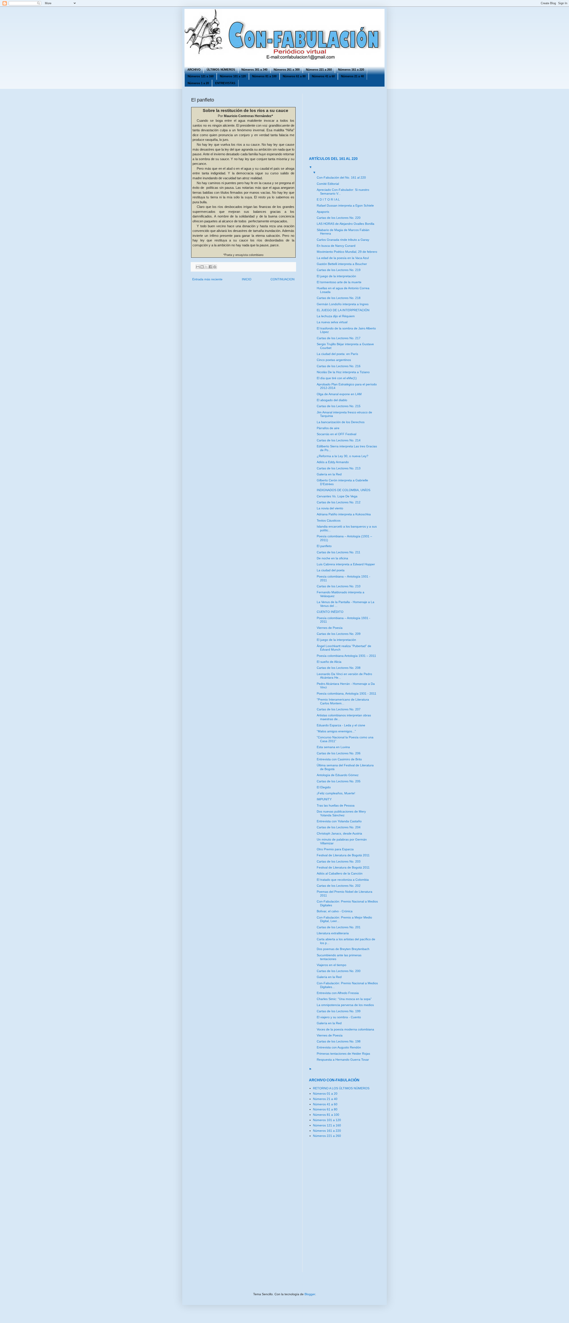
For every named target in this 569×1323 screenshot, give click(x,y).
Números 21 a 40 (352, 76)
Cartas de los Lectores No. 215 (339, 406)
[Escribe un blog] (202, 267)
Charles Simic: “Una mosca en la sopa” (344, 999)
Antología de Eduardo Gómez (338, 775)
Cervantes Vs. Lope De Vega (337, 496)
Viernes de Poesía (330, 628)
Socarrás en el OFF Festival (336, 434)
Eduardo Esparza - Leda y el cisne (341, 725)
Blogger (310, 1294)
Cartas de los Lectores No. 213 (339, 468)
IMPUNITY (324, 799)
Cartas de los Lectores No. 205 (339, 781)
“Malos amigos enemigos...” (336, 731)
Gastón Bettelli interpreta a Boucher (342, 264)
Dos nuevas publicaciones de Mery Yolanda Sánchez (341, 813)
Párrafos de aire (328, 428)
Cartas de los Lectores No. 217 (339, 338)
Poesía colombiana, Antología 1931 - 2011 (346, 693)
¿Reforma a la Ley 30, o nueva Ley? (342, 456)
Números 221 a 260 (319, 69)
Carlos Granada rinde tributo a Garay (343, 239)
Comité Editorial (328, 183)
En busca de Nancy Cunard (336, 245)
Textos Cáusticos (329, 520)
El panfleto (324, 546)
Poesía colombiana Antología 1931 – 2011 (346, 656)
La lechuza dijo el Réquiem (336, 316)
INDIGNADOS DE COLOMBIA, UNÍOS (343, 490)
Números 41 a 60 (323, 76)
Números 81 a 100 (264, 76)
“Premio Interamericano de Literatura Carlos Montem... (343, 701)
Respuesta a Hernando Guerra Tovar (343, 1059)
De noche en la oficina (332, 558)
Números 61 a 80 (294, 76)
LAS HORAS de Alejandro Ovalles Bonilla (345, 223)
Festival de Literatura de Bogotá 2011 (343, 855)
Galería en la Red (329, 474)
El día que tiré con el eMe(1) (337, 378)
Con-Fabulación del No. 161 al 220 (341, 177)
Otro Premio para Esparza (335, 849)
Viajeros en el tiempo (331, 965)
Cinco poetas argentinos (334, 360)
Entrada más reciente (207, 279)
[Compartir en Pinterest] (214, 267)
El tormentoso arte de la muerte (339, 282)
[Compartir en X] (206, 267)
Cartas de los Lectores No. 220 (339, 217)
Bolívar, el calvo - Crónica (335, 911)
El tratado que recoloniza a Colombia (343, 879)
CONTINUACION (282, 279)
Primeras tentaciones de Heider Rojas (343, 1053)
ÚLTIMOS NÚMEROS (221, 69)
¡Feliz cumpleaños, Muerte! (336, 793)
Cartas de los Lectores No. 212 (339, 502)
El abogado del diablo (332, 400)
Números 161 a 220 (351, 69)
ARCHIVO (193, 69)
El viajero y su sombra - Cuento (339, 1017)
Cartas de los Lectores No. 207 (339, 709)
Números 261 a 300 (287, 69)
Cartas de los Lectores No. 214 (339, 440)
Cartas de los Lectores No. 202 (339, 885)
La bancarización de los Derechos (341, 422)
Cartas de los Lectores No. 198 (339, 1041)
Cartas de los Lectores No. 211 (338, 552)
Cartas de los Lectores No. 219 (339, 270)
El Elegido (324, 787)
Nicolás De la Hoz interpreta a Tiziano (343, 372)
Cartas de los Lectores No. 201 (339, 927)
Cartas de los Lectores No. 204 (339, 827)
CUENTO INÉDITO (330, 612)
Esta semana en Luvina (333, 747)
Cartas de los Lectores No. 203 (339, 861)
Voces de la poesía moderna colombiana (345, 1029)
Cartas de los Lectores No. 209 (339, 634)
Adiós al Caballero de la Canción (340, 873)
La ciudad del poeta (331, 570)
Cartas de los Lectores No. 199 (339, 1011)
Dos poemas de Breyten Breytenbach (343, 949)
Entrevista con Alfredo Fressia (338, 993)
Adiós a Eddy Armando (333, 462)
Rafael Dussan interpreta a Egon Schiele (345, 205)
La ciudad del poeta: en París (337, 354)
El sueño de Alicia (329, 661)
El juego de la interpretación (336, 276)
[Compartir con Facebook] (210, 267)
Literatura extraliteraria (333, 933)
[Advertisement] (337, 121)
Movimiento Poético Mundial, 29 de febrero (347, 251)
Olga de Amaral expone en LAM (339, 394)
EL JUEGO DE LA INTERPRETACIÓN (343, 310)
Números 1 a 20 (198, 83)
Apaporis (323, 211)
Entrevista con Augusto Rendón (339, 1047)
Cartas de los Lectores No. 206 (339, 753)
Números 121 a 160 (201, 76)
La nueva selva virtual (332, 322)
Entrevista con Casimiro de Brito (339, 759)
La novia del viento (330, 508)
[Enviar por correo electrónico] (198, 267)
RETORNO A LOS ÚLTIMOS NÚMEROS (341, 1088)
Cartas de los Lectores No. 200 (339, 971)
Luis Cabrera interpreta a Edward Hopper (346, 564)
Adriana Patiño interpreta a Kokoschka (344, 514)
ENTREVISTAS (225, 83)
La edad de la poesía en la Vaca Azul (343, 258)
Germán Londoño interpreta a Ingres (343, 304)
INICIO (246, 279)
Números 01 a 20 (325, 1093)
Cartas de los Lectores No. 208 (339, 667)
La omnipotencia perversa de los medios (345, 1005)
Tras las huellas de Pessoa (336, 805)
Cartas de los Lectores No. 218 (339, 298)
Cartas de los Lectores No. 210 (339, 586)
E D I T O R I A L (328, 199)
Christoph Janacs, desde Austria (339, 833)
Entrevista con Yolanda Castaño (339, 821)
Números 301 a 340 (254, 69)
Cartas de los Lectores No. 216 (339, 366)
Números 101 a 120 (233, 76)
